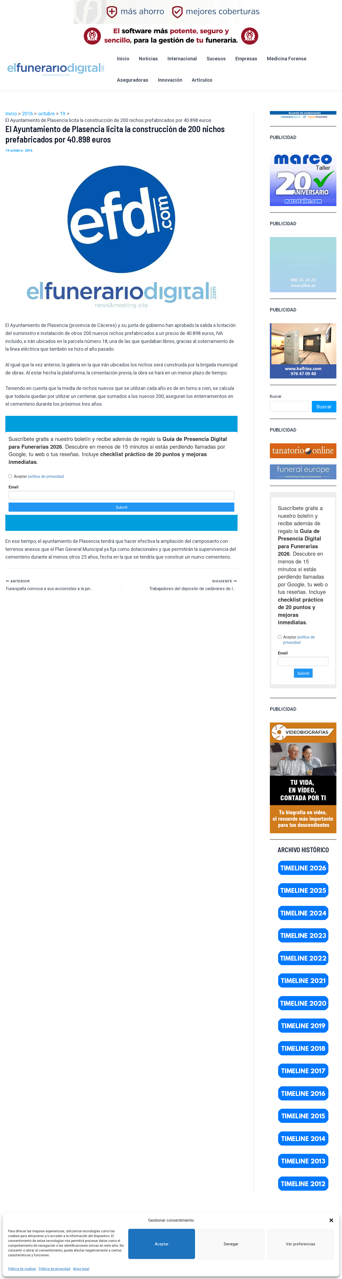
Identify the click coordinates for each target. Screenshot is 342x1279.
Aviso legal (81, 1269)
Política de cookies (22, 1269)
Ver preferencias (300, 1244)
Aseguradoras (132, 80)
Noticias (148, 58)
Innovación (170, 80)
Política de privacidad (54, 1269)
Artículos (202, 80)
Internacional (182, 58)
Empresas (246, 58)
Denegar (231, 1244)
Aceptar (162, 1244)
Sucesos (216, 58)
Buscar (276, 396)
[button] (331, 1220)
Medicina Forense (286, 58)
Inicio (123, 58)
